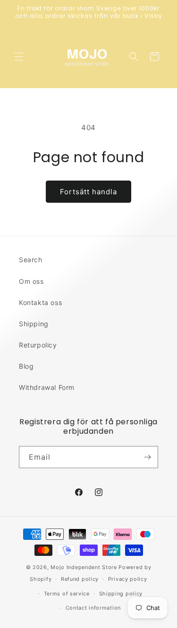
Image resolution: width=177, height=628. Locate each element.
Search (30, 260)
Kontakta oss (40, 302)
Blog (26, 366)
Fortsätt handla (88, 191)
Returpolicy (38, 345)
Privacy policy (127, 579)
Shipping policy (121, 593)
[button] (18, 56)
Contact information (93, 607)
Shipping (34, 324)
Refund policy (80, 579)
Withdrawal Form (47, 387)
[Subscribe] (147, 457)
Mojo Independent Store (84, 567)
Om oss (31, 281)
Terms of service (67, 593)
